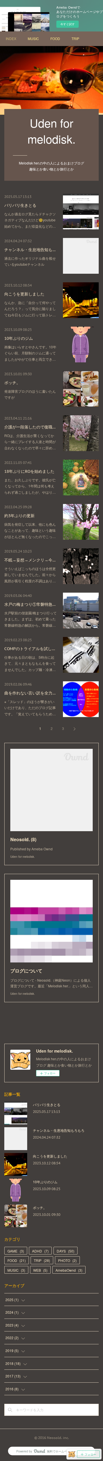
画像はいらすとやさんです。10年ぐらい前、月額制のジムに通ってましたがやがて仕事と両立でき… (30, 353)
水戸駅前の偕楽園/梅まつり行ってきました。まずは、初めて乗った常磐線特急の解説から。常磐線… (30, 619)
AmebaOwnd (69, 1270)
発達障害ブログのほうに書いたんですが (30, 394)
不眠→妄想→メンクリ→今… (30, 560)
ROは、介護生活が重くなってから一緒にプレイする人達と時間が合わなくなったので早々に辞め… (30, 441)
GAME (15, 1250)
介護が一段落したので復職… (30, 427)
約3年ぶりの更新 (19, 515)
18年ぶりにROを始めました (29, 471)
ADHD (40, 1250)
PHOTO (67, 1260)
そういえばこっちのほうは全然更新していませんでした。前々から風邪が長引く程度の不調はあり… (30, 574)
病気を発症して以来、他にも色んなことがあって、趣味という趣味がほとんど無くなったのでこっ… (30, 530)
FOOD (55, 38)
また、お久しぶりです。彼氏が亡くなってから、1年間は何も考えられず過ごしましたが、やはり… (30, 486)
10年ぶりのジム (18, 338)
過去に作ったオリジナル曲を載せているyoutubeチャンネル (30, 261)
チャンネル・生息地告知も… (30, 249)
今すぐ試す (67, 24)
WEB (40, 1270)
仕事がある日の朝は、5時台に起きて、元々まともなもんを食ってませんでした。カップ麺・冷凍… (30, 663)
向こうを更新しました (24, 294)
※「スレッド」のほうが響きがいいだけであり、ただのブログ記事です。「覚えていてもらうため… (30, 707)
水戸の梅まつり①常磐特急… (30, 604)
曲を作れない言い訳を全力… (30, 693)
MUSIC (33, 38)
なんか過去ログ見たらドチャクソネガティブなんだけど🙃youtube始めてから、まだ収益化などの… (30, 220)
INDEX (11, 38)
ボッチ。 (12, 382)
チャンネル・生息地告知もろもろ (58, 1130)
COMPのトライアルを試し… (29, 648)
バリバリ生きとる (20, 205)
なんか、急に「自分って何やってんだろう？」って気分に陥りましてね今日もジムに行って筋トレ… (30, 308)
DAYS (65, 1250)
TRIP (75, 38)
